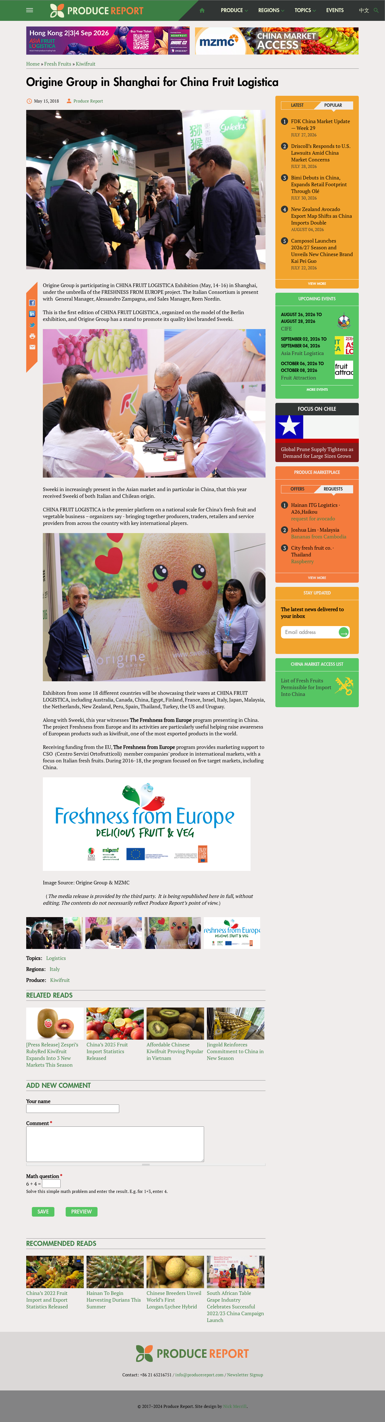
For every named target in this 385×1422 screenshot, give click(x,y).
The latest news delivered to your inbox (312, 612)
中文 (364, 10)
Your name (38, 1101)
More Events (317, 389)
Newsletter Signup (245, 1374)
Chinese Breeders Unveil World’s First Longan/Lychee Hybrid (174, 1300)
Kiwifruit (86, 63)
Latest (297, 105)
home (202, 10)
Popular (333, 105)
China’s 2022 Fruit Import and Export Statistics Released (47, 1300)
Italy (55, 969)
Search (376, 10)
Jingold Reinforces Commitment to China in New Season (235, 1051)
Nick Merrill (235, 1406)
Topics (303, 11)
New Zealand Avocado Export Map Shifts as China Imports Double (321, 216)
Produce (232, 11)
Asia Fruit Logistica (302, 353)
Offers (297, 489)
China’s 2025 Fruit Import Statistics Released (107, 1051)
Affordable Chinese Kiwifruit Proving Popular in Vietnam (175, 1051)
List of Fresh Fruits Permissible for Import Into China (306, 687)
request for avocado (313, 518)
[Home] (97, 10)
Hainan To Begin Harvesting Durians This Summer (114, 1300)
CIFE (286, 328)
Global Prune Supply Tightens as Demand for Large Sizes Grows (317, 452)
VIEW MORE (317, 283)
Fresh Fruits (57, 63)
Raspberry (302, 561)
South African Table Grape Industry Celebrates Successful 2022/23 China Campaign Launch (235, 1306)
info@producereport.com (199, 1374)
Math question (44, 1176)
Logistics (56, 958)
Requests (333, 489)
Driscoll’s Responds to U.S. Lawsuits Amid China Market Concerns (320, 153)
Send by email (32, 347)
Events (335, 10)
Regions (268, 11)
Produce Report (88, 101)
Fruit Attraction (298, 377)
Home (33, 63)
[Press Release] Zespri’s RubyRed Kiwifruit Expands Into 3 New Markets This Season (52, 1054)
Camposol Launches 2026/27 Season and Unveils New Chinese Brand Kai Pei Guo (322, 250)
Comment (39, 1123)
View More (317, 578)
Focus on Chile (317, 409)
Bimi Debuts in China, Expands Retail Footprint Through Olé (319, 184)
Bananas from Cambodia (318, 536)
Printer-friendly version (32, 336)
